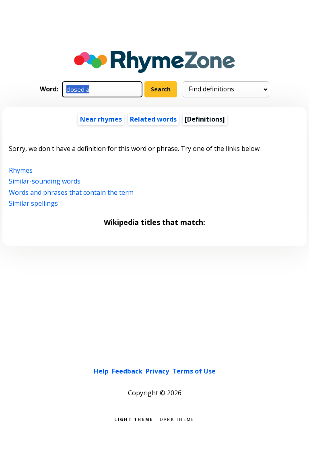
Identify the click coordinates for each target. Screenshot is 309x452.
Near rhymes (101, 119)
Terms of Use (194, 371)
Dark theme (177, 419)
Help (101, 371)
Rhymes (21, 170)
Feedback (127, 371)
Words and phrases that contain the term (71, 192)
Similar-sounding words (44, 181)
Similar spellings (33, 203)
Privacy (157, 371)
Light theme (133, 419)
